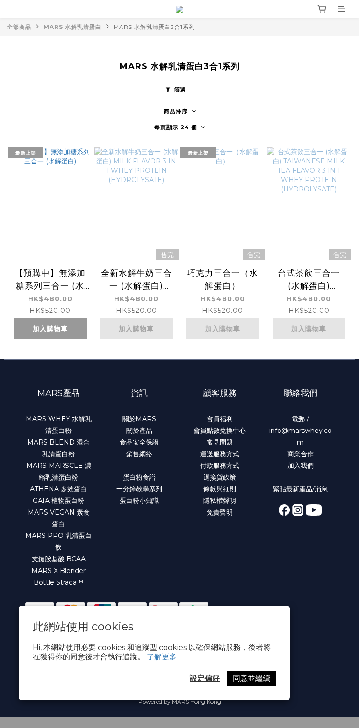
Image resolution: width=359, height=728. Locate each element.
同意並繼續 (251, 678)
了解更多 (162, 656)
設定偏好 (205, 678)
